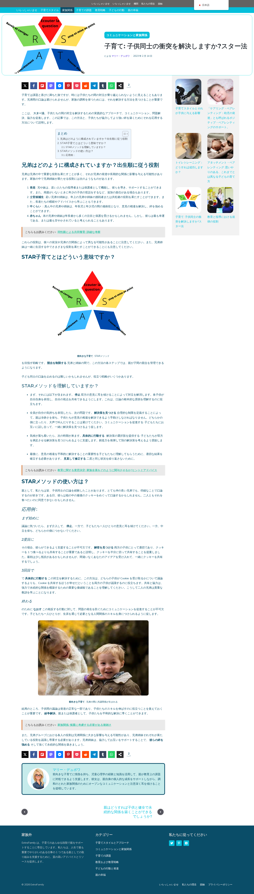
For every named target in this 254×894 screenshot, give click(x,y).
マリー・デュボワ (121, 55)
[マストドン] (51, 85)
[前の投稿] (24, 812)
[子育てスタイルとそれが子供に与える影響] (188, 92)
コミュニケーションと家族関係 (126, 35)
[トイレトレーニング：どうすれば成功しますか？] (188, 146)
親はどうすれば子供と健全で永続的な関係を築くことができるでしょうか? (128, 811)
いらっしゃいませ (101, 3)
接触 (160, 3)
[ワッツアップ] (111, 85)
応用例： (70, 154)
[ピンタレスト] (68, 85)
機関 (136, 3)
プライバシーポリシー (220, 884)
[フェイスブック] (33, 85)
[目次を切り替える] (124, 134)
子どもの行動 (116, 10)
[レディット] (85, 85)
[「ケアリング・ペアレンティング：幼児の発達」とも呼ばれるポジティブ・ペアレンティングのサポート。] (220, 92)
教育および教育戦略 (107, 862)
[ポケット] (76, 85)
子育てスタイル (50, 10)
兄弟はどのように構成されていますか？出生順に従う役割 (93, 138)
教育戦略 (100, 10)
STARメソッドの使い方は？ (76, 151)
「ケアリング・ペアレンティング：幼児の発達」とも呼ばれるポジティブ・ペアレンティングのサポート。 (221, 118)
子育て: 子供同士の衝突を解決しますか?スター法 (188, 221)
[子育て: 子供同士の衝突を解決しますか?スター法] (188, 200)
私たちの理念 (148, 3)
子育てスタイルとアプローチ (112, 842)
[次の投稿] (160, 812)
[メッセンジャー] (59, 85)
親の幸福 (133, 10)
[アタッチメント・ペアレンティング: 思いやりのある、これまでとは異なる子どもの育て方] (220, 146)
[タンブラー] (102, 85)
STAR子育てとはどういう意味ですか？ (83, 143)
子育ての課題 (84, 10)
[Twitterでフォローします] (172, 843)
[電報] (94, 85)
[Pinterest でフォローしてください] (179, 843)
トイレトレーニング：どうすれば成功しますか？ (189, 167)
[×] (25, 85)
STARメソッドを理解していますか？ (86, 147)
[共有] (120, 85)
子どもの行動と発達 (107, 868)
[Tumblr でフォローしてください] (186, 843)
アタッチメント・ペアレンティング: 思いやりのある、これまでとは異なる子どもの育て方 (221, 172)
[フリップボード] (42, 85)
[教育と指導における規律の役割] (220, 200)
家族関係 (67, 10)
